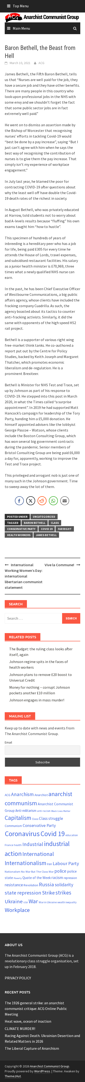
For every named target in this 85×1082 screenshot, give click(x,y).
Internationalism (25, 863)
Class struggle (51, 818)
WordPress (42, 1071)
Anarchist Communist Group (49, 1066)
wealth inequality (66, 902)
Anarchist (41, 795)
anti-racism (44, 811)
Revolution (31, 885)
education (71, 835)
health (18, 845)
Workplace (17, 910)
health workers (18, 535)
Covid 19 (46, 529)
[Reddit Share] (42, 500)
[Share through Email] (64, 500)
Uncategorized (44, 516)
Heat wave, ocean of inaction (28, 1021)
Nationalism (12, 871)
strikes (63, 892)
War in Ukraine (48, 902)
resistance (14, 884)
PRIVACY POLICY (18, 978)
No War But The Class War (37, 871)
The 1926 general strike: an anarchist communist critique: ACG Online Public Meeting (36, 1009)
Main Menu (21, 28)
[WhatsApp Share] (53, 500)
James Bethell (46, 535)
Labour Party (66, 863)
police (60, 871)
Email (8, 742)
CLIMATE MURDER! (20, 1028)
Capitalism (18, 818)
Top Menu (21, 6)
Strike (48, 892)
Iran (49, 864)
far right (65, 529)
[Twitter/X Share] (30, 500)
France (9, 845)
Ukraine (14, 901)
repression (70, 878)
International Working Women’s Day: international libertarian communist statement (23, 576)
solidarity (64, 884)
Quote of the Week (36, 877)
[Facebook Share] (19, 500)
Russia (46, 884)
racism (57, 877)
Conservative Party (21, 529)
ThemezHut (13, 1076)
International (38, 854)
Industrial (32, 844)
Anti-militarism (25, 810)
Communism (13, 826)
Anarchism (22, 794)
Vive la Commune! (59, 564)
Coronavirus (22, 833)
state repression (23, 892)
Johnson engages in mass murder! (36, 700)
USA (25, 902)
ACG (41, 63)
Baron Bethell (34, 523)
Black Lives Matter (60, 811)
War (33, 901)
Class (55, 523)
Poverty (18, 878)
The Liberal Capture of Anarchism (32, 1048)
